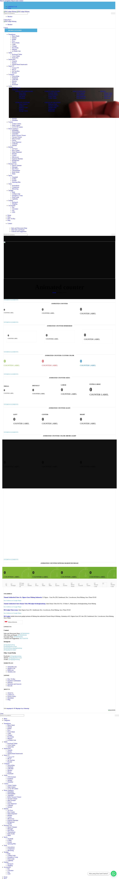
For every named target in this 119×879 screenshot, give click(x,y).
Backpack (15, 202)
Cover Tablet (16, 56)
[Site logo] (10, 11)
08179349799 (24, 638)
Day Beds (22, 96)
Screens (21, 109)
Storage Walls (52, 107)
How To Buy (11, 679)
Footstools (22, 98)
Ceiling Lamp (16, 194)
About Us (10, 693)
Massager (15, 167)
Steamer (14, 145)
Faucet (14, 140)
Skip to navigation (5, 1)
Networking (15, 76)
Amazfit (14, 61)
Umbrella (15, 144)
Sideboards (51, 109)
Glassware (107, 98)
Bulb (13, 192)
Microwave (15, 157)
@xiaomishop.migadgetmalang (13, 648)
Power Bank (15, 43)
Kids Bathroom (81, 96)
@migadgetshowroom (10, 646)
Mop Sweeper (16, 139)
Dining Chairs (108, 93)
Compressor (15, 187)
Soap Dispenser (16, 142)
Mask (13, 174)
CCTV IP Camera (17, 127)
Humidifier (15, 130)
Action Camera (16, 123)
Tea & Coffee (108, 95)
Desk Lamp (15, 197)
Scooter (14, 180)
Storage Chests (23, 111)
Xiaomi (14, 38)
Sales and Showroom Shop (19, 228)
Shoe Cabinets (23, 104)
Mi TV (14, 69)
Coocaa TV (15, 68)
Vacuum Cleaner (17, 137)
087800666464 (22, 635)
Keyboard (15, 84)
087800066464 (24, 633)
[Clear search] (109, 13)
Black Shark (15, 36)
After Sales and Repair (17, 230)
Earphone (15, 89)
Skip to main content (17, 1)
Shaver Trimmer (17, 165)
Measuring (15, 189)
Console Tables (52, 93)
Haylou (14, 63)
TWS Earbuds (16, 88)
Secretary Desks (53, 95)
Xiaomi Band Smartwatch (19, 64)
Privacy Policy (11, 696)
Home (54, 292)
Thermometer (16, 170)
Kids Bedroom (81, 98)
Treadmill (15, 177)
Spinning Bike (16, 182)
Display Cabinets (53, 106)
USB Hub (15, 79)
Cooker (14, 155)
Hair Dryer (15, 169)
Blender (14, 154)
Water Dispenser (17, 152)
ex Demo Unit (16, 51)
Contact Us (10, 694)
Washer (14, 162)
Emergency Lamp (17, 195)
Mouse (14, 83)
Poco (13, 41)
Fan (13, 210)
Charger (14, 46)
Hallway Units (23, 107)
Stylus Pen (15, 58)
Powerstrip (15, 48)
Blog (8, 699)
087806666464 (18, 637)
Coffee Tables (52, 98)
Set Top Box (16, 71)
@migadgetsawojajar (10, 650)
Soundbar (15, 120)
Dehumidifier (16, 132)
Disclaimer (10, 698)
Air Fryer (15, 149)
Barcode (9, 685)
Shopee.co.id (11, 668)
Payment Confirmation (14, 680)
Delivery (10, 682)
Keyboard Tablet (17, 54)
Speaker (14, 118)
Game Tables (52, 96)
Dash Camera (16, 125)
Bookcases (51, 111)
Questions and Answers (14, 684)
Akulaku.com (11, 672)
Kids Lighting (81, 93)
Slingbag (14, 204)
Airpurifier (15, 133)
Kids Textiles (80, 95)
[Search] (113, 13)
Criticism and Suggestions (18, 231)
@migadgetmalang (9, 645)
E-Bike (14, 179)
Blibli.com (10, 670)
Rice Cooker (16, 150)
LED (13, 212)
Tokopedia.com (12, 667)
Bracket (14, 73)
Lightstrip (15, 199)
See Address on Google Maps (12, 600)
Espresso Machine (17, 159)
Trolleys (21, 106)
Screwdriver (15, 185)
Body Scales (15, 172)
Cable (14, 44)
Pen (13, 207)
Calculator (15, 209)
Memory (14, 49)
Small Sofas (22, 95)
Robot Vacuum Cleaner (19, 135)
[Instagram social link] (5, 3)
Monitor (14, 81)
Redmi (14, 39)
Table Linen (107, 96)
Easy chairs (22, 93)
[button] (113, 873)
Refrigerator (15, 160)
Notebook (15, 78)
